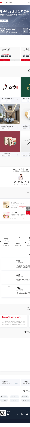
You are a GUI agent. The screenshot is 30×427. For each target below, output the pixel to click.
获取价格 (5, 60)
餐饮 (9, 101)
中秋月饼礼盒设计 (14, 396)
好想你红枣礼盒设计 (6, 153)
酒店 (9, 128)
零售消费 (25, 155)
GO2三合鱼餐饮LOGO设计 (8, 98)
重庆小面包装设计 (14, 400)
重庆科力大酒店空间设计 (7, 126)
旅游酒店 (3, 128)
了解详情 (15, 60)
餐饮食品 (3, 101)
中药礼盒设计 (4, 396)
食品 (9, 155)
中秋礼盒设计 (25, 396)
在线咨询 (4, 20)
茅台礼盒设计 (4, 400)
